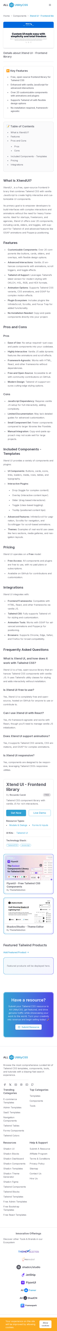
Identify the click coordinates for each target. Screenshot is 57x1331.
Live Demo (39, 812)
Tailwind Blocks (11, 1191)
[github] (32, 1084)
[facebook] (4, 1084)
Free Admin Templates (15, 1201)
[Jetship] (28, 1275)
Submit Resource (30, 1027)
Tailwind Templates (13, 1196)
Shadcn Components (14, 1163)
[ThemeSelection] (28, 1252)
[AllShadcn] (28, 1298)
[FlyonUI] (28, 1282)
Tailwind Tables (11, 1125)
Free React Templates (14, 1214)
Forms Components (13, 1130)
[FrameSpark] (28, 1305)
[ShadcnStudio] (28, 1267)
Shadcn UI (9, 1148)
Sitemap (34, 1168)
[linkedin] (15, 1084)
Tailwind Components (14, 1186)
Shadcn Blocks (11, 1153)
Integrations (17, 164)
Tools (32, 1105)
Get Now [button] (16, 812)
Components (19, 15)
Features (15, 136)
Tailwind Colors (11, 1135)
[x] (10, 1084)
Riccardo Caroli (18, 795)
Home (6, 15)
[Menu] (50, 5)
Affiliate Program (38, 1153)
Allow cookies (45, 1324)
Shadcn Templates (13, 1168)
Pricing (14, 160)
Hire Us (34, 1178)
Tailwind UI (22, 832)
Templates (35, 1096)
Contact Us (35, 1173)
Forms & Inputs (40, 825)
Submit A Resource (40, 1148)
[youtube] (26, 1084)
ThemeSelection (17, 890)
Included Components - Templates (29, 156)
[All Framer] (28, 1290)
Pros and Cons (18, 140)
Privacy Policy (37, 1163)
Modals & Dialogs (18, 825)
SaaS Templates (11, 1112)
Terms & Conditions (40, 1158)
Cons (17, 150)
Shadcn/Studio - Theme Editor (25, 926)
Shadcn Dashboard (13, 1158)
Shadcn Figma (10, 1181)
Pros (16, 146)
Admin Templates (12, 1107)
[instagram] (21, 1084)
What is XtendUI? (20, 132)
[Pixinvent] (28, 1259)
